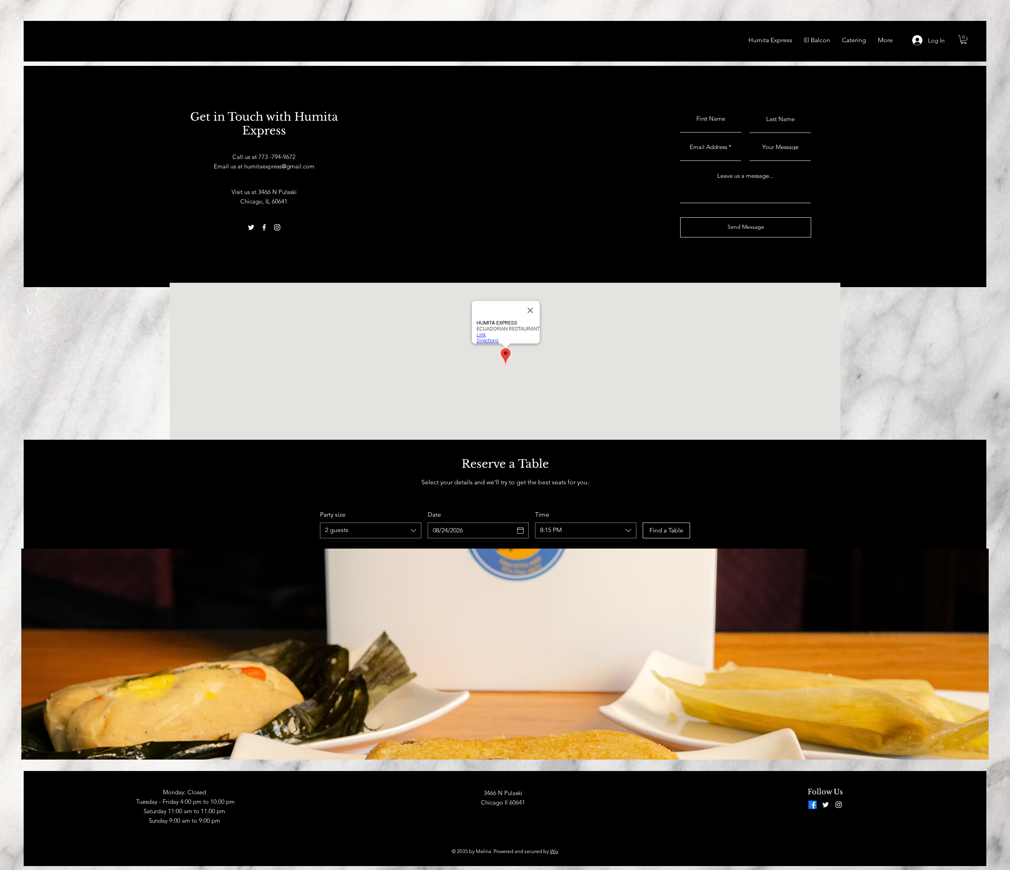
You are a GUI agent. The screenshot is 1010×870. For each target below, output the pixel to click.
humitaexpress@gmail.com (279, 166)
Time (542, 514)
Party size (333, 514)
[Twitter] (251, 227)
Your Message (780, 147)
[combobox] (370, 530)
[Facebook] (264, 227)
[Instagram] (277, 227)
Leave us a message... (745, 176)
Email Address (708, 147)
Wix (554, 851)
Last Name (780, 119)
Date (434, 514)
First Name (710, 118)
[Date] (520, 530)
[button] (963, 39)
